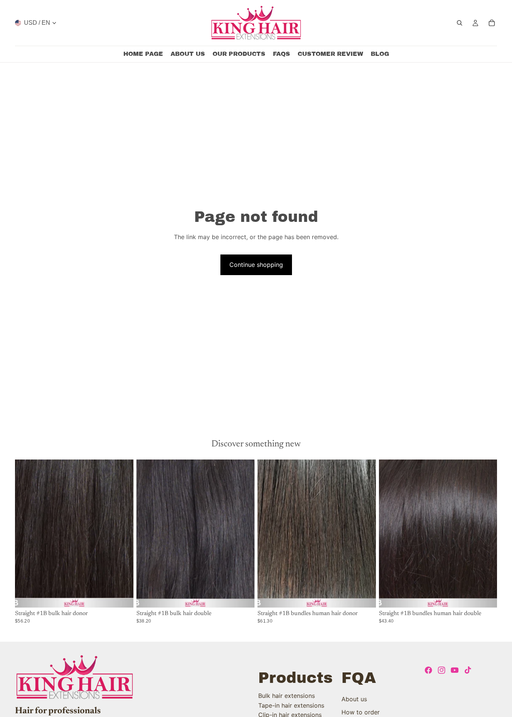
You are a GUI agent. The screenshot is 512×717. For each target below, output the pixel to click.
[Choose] (122, 596)
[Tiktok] (467, 670)
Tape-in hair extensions (291, 705)
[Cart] (492, 23)
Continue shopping (256, 264)
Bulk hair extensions (286, 695)
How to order (360, 712)
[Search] (459, 23)
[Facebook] (428, 670)
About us (354, 699)
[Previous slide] (26, 533)
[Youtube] (454, 670)
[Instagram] (441, 670)
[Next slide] (122, 533)
